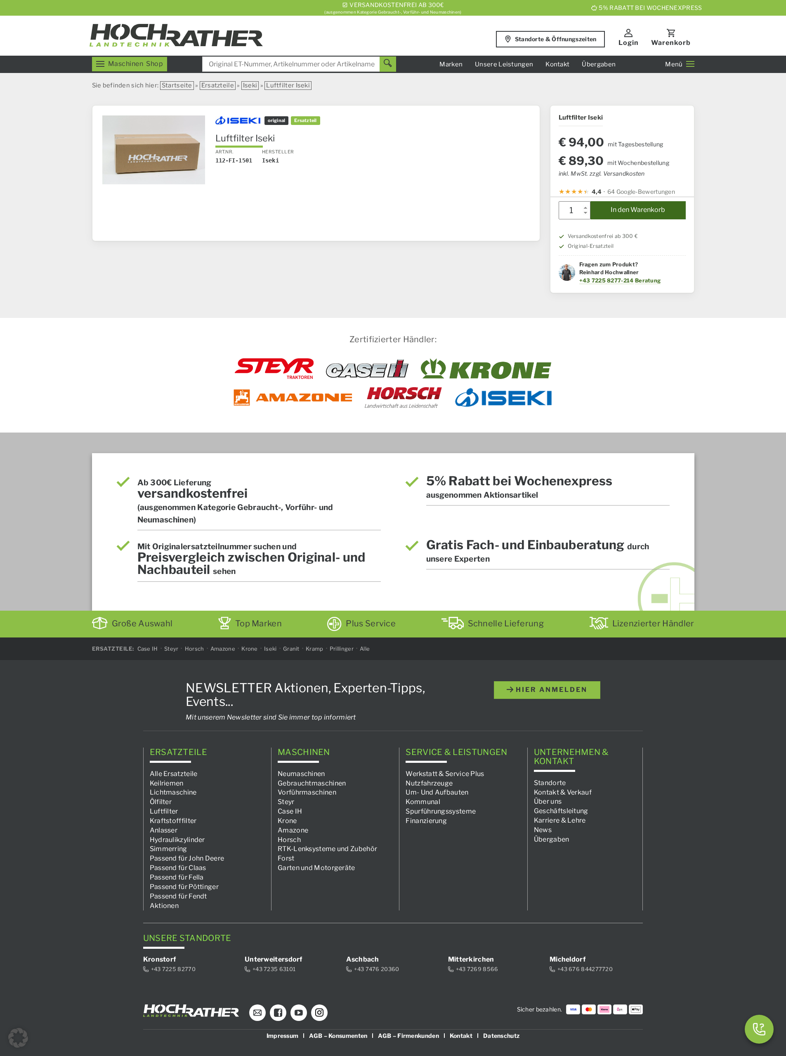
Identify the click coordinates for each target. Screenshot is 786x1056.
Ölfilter (161, 802)
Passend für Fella (177, 877)
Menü (673, 64)
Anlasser (163, 830)
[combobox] (299, 64)
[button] (18, 1038)
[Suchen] (388, 64)
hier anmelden (550, 690)
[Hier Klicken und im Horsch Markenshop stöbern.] (403, 397)
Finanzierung (426, 821)
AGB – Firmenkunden (408, 1035)
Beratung (648, 280)
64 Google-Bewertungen (641, 191)
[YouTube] (298, 1012)
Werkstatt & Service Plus (445, 774)
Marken (451, 64)
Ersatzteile (217, 85)
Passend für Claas (178, 868)
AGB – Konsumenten (338, 1035)
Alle (365, 648)
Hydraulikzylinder (177, 840)
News (543, 830)
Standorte (550, 783)
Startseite (177, 85)
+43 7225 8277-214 (606, 280)
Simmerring (168, 849)
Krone (249, 648)
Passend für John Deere (187, 858)
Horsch (194, 648)
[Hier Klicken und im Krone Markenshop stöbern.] (486, 368)
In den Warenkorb (638, 210)
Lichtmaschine (173, 792)
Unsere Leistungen (504, 64)
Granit (291, 648)
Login (628, 43)
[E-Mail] (257, 1012)
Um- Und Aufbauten (437, 792)
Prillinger (342, 648)
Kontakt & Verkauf (563, 792)
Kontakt (557, 64)
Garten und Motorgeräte (316, 868)
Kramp (314, 648)
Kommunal (423, 802)
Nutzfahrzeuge (429, 783)
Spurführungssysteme (441, 811)
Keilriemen (167, 783)
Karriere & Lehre (560, 820)
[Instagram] (319, 1012)
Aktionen (164, 906)
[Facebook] (278, 1012)
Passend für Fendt (178, 896)
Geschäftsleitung (561, 811)
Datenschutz (501, 1035)
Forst (286, 858)
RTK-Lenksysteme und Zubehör (327, 849)
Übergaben (599, 64)
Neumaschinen (301, 774)
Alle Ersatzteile (174, 774)
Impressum (283, 1035)
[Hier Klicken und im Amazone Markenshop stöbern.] (293, 397)
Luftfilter (164, 811)
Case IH (147, 648)
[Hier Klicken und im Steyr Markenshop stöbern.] (274, 368)
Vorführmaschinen (307, 792)
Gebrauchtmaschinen (312, 783)
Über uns (548, 801)
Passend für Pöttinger (184, 887)
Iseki (250, 85)
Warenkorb (671, 43)
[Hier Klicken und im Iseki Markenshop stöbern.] (503, 397)
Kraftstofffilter (173, 821)
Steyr (171, 648)
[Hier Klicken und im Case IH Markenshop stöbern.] (367, 369)
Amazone (222, 648)
